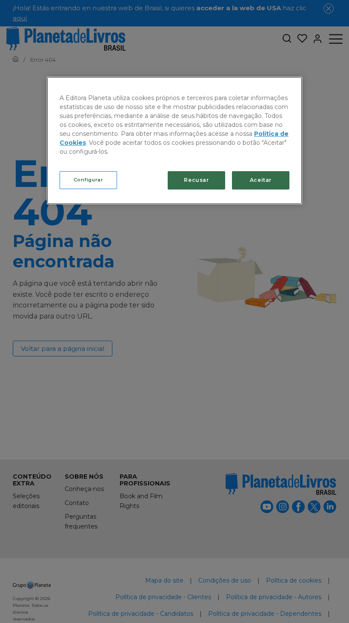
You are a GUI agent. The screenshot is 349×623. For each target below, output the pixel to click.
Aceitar (261, 180)
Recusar (196, 180)
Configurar (88, 180)
